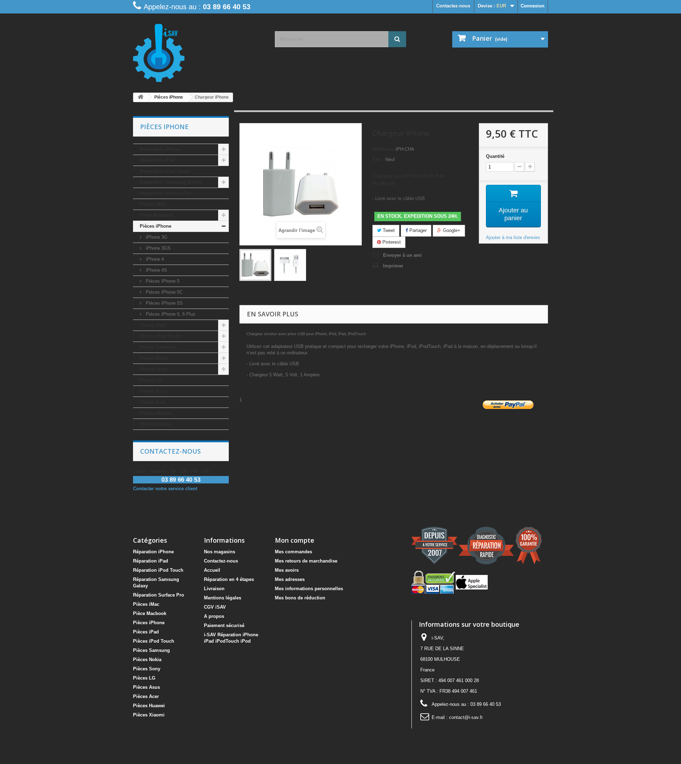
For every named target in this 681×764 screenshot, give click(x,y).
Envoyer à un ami (402, 255)
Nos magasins (219, 551)
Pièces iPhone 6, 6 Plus (169, 314)
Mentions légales (222, 597)
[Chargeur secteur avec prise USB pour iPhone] (255, 265)
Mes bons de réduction (300, 597)
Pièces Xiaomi (155, 424)
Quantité (495, 156)
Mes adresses (290, 579)
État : (378, 159)
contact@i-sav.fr (466, 717)
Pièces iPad (153, 325)
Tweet (388, 230)
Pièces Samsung (158, 347)
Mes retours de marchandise (306, 561)
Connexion (532, 6)
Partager (417, 230)
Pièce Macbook (156, 215)
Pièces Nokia (154, 358)
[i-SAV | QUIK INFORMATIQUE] (198, 50)
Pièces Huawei (156, 413)
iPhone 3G (155, 237)
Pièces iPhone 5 (161, 281)
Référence (383, 149)
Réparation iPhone (160, 149)
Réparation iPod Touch (165, 171)
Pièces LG (151, 380)
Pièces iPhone (155, 226)
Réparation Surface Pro (165, 193)
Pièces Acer (153, 402)
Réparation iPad (157, 160)
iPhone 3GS (157, 248)
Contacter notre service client (165, 488)
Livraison (214, 588)
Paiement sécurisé (224, 625)
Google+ (451, 230)
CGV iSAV (215, 607)
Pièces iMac (153, 204)
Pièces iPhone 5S (163, 303)
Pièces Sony (153, 369)
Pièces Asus (153, 391)
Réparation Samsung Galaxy (171, 182)
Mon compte (294, 540)
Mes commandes (293, 551)
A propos (214, 616)
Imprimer (393, 265)
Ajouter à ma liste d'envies (513, 237)
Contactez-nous (453, 6)
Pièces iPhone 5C (163, 292)
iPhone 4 (154, 259)
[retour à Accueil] (140, 97)
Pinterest (391, 242)
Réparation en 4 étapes (229, 579)
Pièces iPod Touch (160, 336)
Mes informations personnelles (309, 588)
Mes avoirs (287, 570)
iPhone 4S (155, 270)
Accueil (212, 570)
